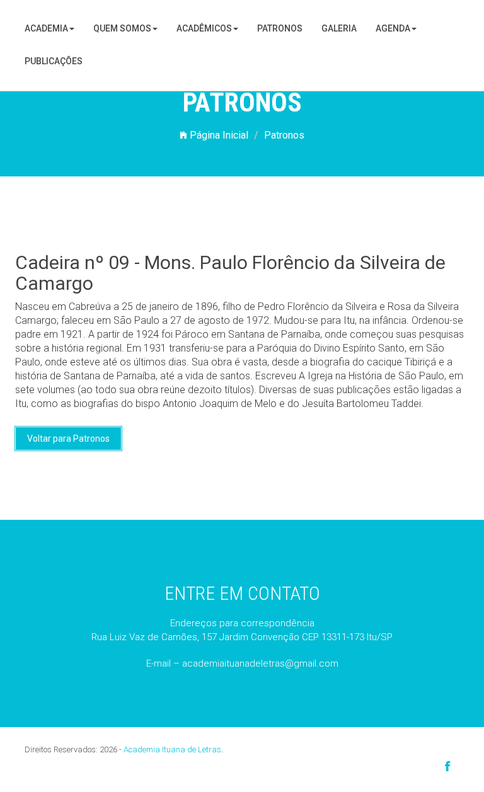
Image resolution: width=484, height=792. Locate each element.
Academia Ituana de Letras (172, 749)
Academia (46, 28)
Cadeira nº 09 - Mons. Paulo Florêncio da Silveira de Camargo (230, 272)
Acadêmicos (204, 28)
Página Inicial (217, 135)
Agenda (393, 28)
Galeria (339, 28)
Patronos (279, 28)
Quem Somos (122, 28)
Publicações (54, 61)
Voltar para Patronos (68, 438)
